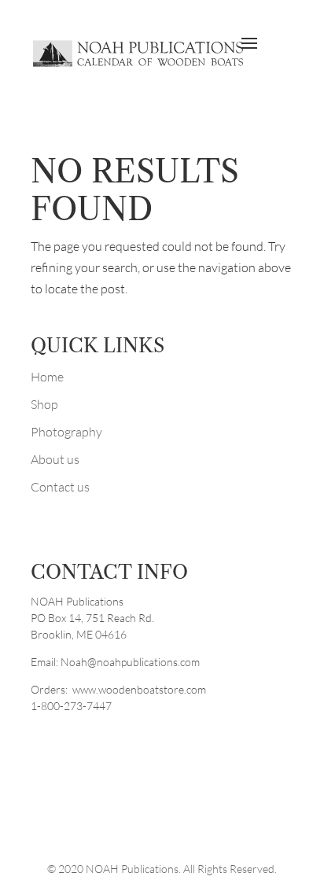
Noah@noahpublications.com (130, 661)
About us (55, 459)
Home (47, 377)
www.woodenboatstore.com (139, 689)
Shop (44, 404)
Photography (66, 432)
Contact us (60, 487)
